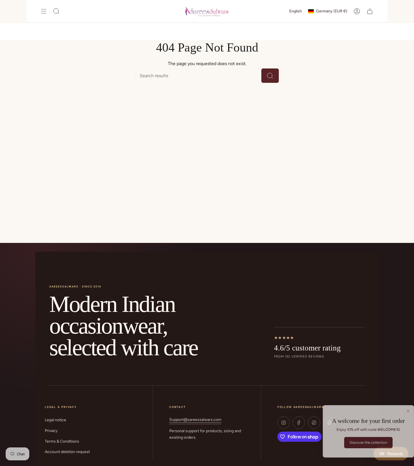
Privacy (51, 430)
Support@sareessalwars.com (195, 419)
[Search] (270, 75)
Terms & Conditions (62, 441)
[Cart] (369, 11)
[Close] (408, 411)
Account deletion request (67, 451)
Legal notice (55, 420)
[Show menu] (43, 11)
